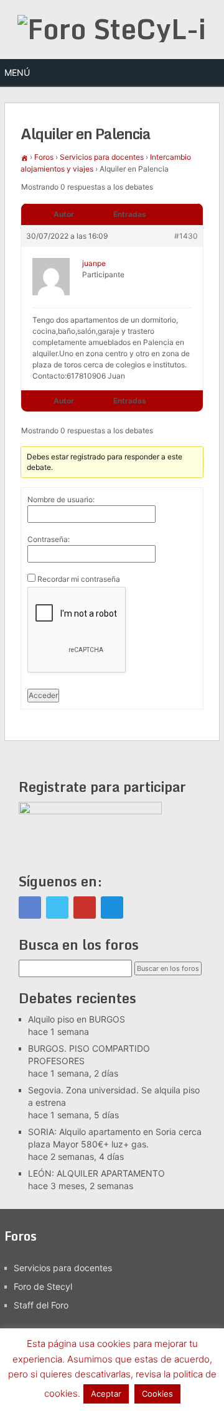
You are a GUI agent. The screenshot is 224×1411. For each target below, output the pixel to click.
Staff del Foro (41, 1305)
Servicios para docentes (102, 157)
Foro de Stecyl (43, 1286)
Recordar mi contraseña (78, 579)
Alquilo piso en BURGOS (76, 1019)
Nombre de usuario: (61, 499)
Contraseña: (48, 539)
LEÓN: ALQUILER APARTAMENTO (96, 1173)
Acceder (43, 695)
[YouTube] (84, 907)
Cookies (157, 1394)
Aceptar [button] (106, 1394)
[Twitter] (57, 907)
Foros (44, 157)
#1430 (186, 236)
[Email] (112, 907)
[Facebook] (30, 907)
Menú (17, 72)
